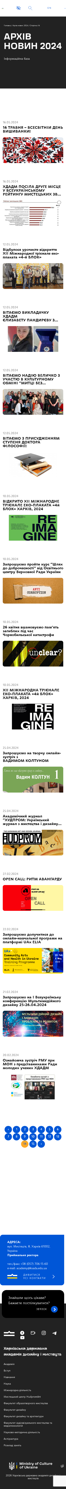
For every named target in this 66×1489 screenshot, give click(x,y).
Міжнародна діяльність (17, 1390)
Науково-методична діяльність (22, 1432)
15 (33, 1144)
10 (33, 1136)
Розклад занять (12, 1445)
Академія (9, 1364)
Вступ (7, 1370)
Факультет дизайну (15, 1410)
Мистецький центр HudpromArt (22, 1397)
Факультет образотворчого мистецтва (26, 1403)
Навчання (9, 1377)
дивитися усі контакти (34, 1277)
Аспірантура (11, 1439)
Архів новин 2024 (20, 25)
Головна (7, 25)
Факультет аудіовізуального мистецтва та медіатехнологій (28, 1424)
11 (41, 1136)
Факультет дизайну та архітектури (23, 1416)
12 (49, 1136)
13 (57, 1136)
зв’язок (41, 1309)
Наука (7, 1384)
